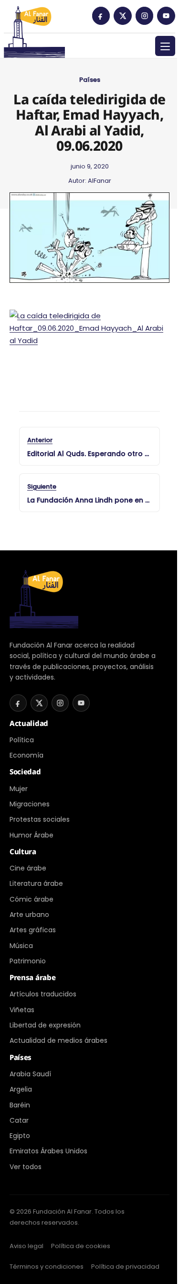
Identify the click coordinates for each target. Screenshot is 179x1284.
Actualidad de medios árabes (58, 1040)
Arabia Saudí (30, 1074)
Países (89, 79)
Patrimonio (28, 961)
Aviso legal (26, 1246)
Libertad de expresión (45, 1025)
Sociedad (25, 771)
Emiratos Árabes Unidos (48, 1151)
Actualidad (29, 723)
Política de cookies (80, 1246)
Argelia (21, 1089)
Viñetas (22, 1010)
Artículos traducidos (43, 994)
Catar (19, 1120)
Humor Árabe (31, 835)
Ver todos (26, 1167)
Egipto (20, 1135)
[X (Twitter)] (123, 16)
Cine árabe (28, 868)
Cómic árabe (31, 899)
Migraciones (30, 804)
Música (21, 945)
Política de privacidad (125, 1266)
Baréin (20, 1105)
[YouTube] (166, 16)
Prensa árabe (32, 977)
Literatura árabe (36, 883)
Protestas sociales (40, 819)
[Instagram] (145, 16)
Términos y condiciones (47, 1266)
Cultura (23, 851)
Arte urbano (29, 914)
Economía (26, 755)
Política (22, 740)
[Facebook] (101, 16)
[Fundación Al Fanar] (34, 19)
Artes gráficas (33, 930)
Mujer (19, 788)
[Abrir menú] (165, 46)
